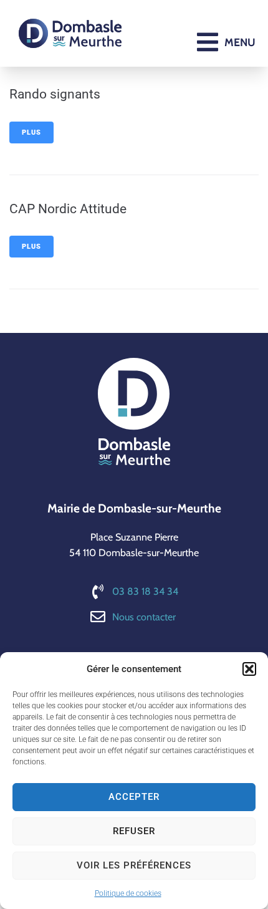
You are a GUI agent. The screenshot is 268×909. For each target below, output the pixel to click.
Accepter (134, 796)
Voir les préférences (134, 865)
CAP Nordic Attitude (68, 208)
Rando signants (54, 94)
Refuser (134, 831)
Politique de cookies (128, 893)
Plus (31, 132)
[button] (249, 669)
